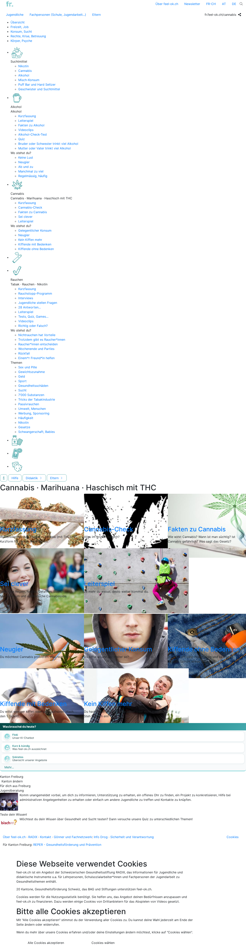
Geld (21, 376)
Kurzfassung (27, 116)
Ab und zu (25, 167)
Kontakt (45, 837)
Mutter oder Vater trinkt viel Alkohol (44, 148)
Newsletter (192, 4)
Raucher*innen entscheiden (38, 344)
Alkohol (23, 75)
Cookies (233, 837)
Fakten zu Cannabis (32, 212)
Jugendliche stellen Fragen (37, 303)
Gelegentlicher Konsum (35, 230)
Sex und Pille (27, 367)
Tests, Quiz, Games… (33, 316)
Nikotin (23, 66)
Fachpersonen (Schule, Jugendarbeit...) (58, 15)
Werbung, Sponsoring (33, 413)
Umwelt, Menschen (32, 409)
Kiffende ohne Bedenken (36, 249)
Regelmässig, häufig (32, 176)
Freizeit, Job (20, 27)
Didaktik (32, 478)
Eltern (96, 15)
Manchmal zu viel (30, 171)
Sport (22, 381)
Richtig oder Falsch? (33, 326)
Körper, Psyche (21, 41)
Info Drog (101, 837)
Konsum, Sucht (21, 31)
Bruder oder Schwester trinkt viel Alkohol (48, 144)
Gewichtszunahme (31, 372)
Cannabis (25, 71)
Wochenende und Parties (36, 349)
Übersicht (18, 22)
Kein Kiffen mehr (30, 240)
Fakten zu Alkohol (31, 125)
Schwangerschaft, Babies (36, 432)
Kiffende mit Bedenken (34, 244)
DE (234, 4)
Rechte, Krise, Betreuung (28, 36)
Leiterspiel (25, 121)
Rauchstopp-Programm (35, 293)
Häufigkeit (25, 418)
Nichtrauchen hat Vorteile (36, 335)
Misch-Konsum (28, 80)
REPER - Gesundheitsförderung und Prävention (67, 845)
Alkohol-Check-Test (32, 134)
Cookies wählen (103, 943)
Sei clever (25, 217)
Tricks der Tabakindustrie (36, 399)
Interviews (25, 298)
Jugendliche (14, 15)
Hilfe (15, 478)
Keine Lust (25, 157)
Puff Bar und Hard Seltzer (37, 84)
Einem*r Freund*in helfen (36, 358)
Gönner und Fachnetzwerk (73, 837)
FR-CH (211, 4)
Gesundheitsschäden (33, 386)
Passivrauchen (28, 404)
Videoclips (25, 130)
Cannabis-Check (30, 207)
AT (224, 4)
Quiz (21, 139)
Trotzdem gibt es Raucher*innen (41, 339)
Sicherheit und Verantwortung (132, 837)
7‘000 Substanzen (31, 395)
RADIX (32, 837)
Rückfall (24, 353)
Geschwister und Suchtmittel (39, 89)
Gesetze (24, 427)
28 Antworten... (29, 307)
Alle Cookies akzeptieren (46, 943)
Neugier (24, 162)
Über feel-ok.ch (166, 4)
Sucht (22, 390)
